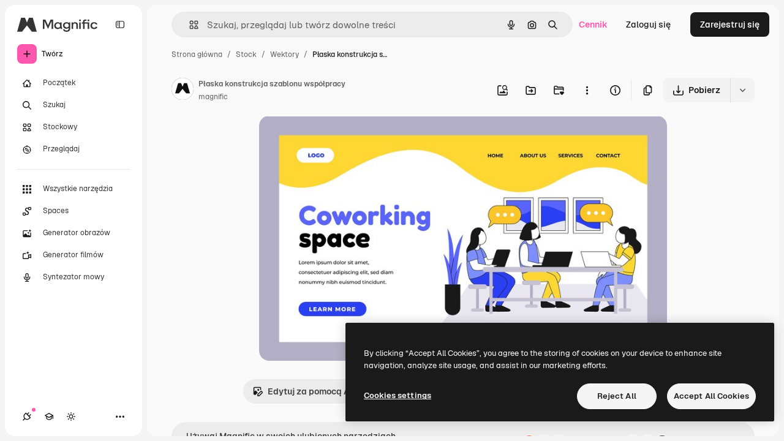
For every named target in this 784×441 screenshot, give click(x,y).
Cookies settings (397, 395)
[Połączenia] (27, 416)
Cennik (593, 24)
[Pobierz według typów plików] (742, 90)
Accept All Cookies (711, 396)
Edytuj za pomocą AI (310, 391)
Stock (246, 54)
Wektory (284, 54)
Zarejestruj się (730, 24)
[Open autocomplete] (189, 24)
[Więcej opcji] (587, 90)
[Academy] (49, 416)
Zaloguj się (648, 24)
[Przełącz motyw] (71, 416)
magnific (213, 97)
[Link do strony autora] (183, 91)
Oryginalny (343, 139)
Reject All (616, 396)
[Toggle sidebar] (120, 24)
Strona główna (197, 54)
